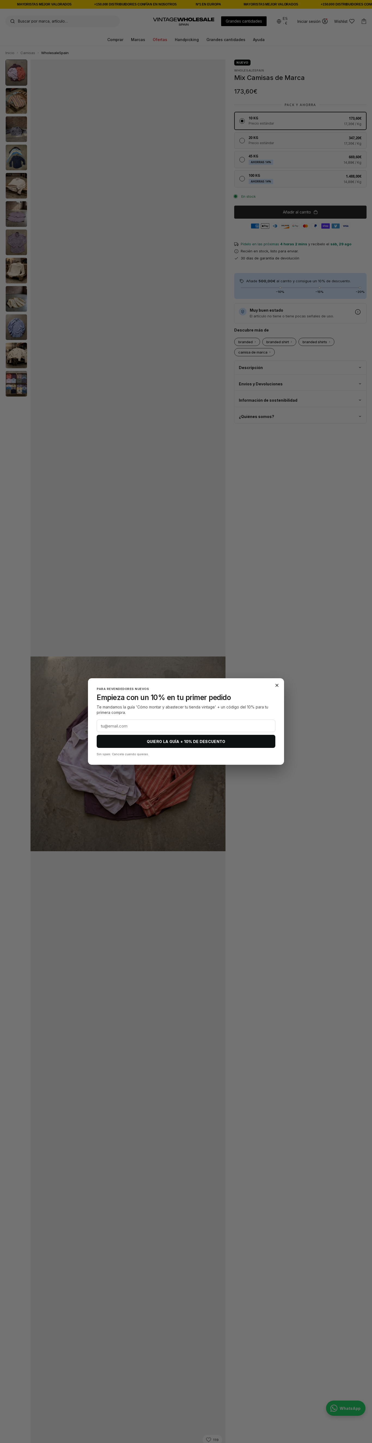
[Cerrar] (277, 685)
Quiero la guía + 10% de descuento (186, 741)
